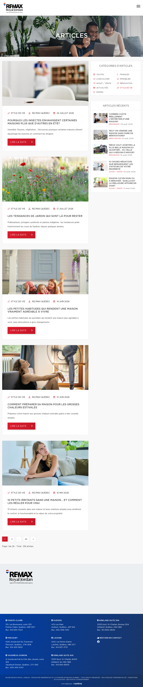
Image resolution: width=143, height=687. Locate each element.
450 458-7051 (62, 630)
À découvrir (102, 79)
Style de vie (17, 113)
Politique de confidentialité (114, 677)
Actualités (102, 88)
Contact (133, 616)
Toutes (100, 75)
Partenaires (53, 616)
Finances (124, 75)
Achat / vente (103, 83)
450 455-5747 (17, 668)
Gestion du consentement (77, 679)
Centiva (77, 683)
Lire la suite (18, 142)
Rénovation (125, 83)
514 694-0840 (108, 630)
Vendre (91, 616)
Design (99, 92)
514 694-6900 (62, 665)
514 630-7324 (16, 630)
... (19, 539)
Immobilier (125, 79)
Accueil (9, 616)
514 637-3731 (62, 647)
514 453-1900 (16, 647)
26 (26, 539)
